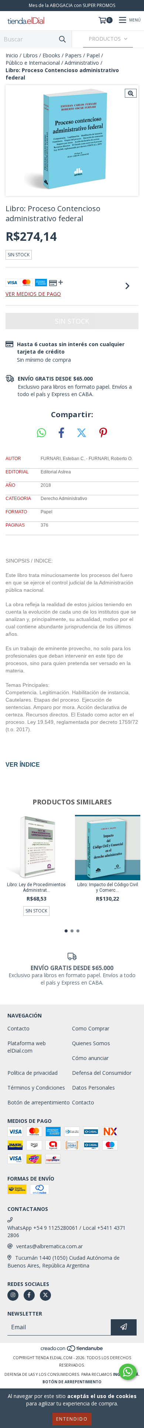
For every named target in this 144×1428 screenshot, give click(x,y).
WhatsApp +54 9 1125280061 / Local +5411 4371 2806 (66, 1231)
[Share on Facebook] (61, 433)
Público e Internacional (33, 62)
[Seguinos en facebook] (29, 1295)
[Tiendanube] (72, 1350)
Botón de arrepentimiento (38, 1102)
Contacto (18, 1028)
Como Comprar (90, 1028)
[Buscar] (62, 39)
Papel (93, 55)
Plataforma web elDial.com (26, 1047)
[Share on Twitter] (82, 433)
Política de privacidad (32, 1072)
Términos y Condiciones (36, 1087)
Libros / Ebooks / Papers (52, 55)
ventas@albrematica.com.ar (49, 1246)
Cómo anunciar (90, 1057)
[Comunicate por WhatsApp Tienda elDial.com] (128, 1372)
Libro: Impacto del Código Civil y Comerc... (107, 887)
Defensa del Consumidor (101, 1072)
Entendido (72, 1419)
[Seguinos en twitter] (45, 1295)
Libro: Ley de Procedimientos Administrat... (36, 887)
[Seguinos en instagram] (12, 1295)
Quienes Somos (91, 1043)
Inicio (12, 55)
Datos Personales (93, 1087)
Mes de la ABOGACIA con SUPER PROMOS (72, 5)
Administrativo (82, 62)
